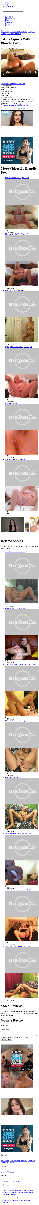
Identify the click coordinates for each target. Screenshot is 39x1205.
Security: (4, 1037)
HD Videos (17, 34)
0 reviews (11, 97)
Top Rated (23, 32)
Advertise (4, 1190)
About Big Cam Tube (8, 1181)
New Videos (9, 16)
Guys (7, 5)
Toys (13, 1172)
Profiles (7, 24)
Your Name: (5, 1025)
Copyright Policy (17, 1200)
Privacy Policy (6, 1200)
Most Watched (10, 18)
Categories (8, 22)
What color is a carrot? (15, 1037)
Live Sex (8, 26)
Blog (7, 20)
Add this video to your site (10, 105)
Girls (7, 3)
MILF (10, 91)
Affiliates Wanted (14, 1190)
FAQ (18, 1181)
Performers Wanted (26, 1190)
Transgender (9, 6)
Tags (9, 1172)
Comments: (5, 1030)
